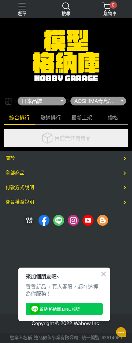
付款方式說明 (20, 187)
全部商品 (15, 172)
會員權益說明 (20, 202)
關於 (10, 158)
